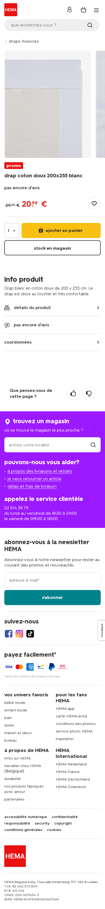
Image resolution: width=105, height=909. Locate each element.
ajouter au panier (63, 230)
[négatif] (88, 393)
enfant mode (15, 710)
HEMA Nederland (71, 764)
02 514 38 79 (16, 507)
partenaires (14, 799)
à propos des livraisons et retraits (40, 471)
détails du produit (32, 307)
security (42, 823)
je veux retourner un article (34, 478)
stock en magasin (52, 248)
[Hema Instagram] (19, 633)
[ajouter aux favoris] (94, 203)
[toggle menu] (96, 10)
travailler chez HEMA (22, 766)
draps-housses (24, 41)
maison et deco (18, 733)
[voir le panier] (83, 9)
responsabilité (17, 823)
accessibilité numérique (25, 817)
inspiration (65, 739)
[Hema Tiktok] (30, 633)
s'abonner (52, 597)
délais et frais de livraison (32, 486)
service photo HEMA (74, 731)
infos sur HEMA (17, 758)
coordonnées (18, 342)
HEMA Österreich (71, 787)
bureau (10, 740)
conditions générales (23, 830)
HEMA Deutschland (73, 779)
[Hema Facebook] (8, 633)
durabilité (12, 778)
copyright (63, 823)
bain (8, 717)
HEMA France (68, 771)
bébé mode (14, 702)
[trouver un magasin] (93, 445)
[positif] (73, 393)
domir (9, 725)
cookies (54, 830)
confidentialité (65, 817)
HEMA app (65, 708)
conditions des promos (76, 723)
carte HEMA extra (71, 716)
